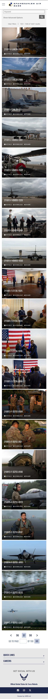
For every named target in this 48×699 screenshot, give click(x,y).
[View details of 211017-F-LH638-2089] (24, 72)
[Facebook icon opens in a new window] (18, 690)
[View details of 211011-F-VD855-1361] (24, 132)
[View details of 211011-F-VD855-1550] (24, 253)
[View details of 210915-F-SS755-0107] (24, 525)
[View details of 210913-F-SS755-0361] (24, 615)
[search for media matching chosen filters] (42, 16)
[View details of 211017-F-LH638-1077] (24, 102)
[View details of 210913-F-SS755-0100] (24, 464)
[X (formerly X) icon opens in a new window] (30, 690)
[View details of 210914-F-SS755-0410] (24, 555)
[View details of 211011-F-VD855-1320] (24, 193)
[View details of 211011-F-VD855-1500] (24, 163)
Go (37, 641)
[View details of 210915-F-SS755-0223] (24, 495)
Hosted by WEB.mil (24, 696)
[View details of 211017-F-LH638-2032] (24, 42)
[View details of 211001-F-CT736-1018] (24, 344)
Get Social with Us (24, 671)
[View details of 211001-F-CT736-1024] (24, 314)
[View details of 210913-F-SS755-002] (24, 434)
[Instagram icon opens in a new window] (24, 690)
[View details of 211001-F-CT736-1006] (24, 374)
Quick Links (9, 655)
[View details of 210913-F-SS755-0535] (24, 585)
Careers (7, 661)
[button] (3, 4)
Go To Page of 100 (21, 641)
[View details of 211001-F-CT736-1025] (24, 283)
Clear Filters (12, 24)
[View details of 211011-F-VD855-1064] (24, 223)
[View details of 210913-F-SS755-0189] (24, 404)
